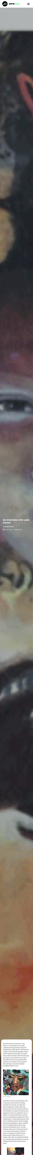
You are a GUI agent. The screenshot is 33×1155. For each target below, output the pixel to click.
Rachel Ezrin (9, 527)
